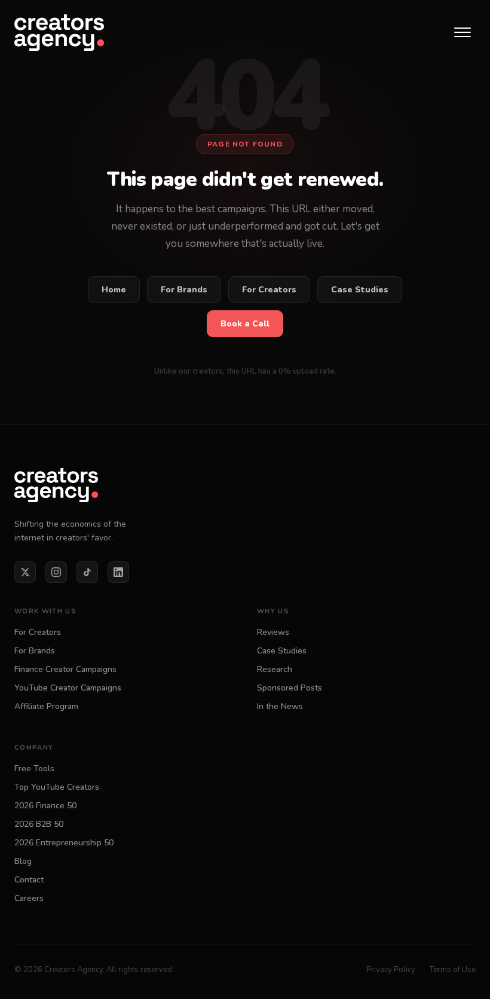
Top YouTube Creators (56, 787)
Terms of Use (453, 969)
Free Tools (34, 768)
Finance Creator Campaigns (65, 669)
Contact (29, 879)
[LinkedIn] (118, 572)
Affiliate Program (46, 706)
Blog (23, 861)
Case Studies (359, 289)
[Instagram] (56, 572)
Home (114, 289)
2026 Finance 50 (45, 805)
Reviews (273, 632)
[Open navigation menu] (462, 32)
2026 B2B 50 (38, 824)
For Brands (184, 289)
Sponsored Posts (289, 688)
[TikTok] (87, 572)
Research (274, 669)
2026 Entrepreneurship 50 (64, 842)
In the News (280, 706)
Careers (29, 898)
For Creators (269, 289)
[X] (25, 572)
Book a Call (245, 323)
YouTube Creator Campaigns (67, 688)
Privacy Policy (390, 969)
